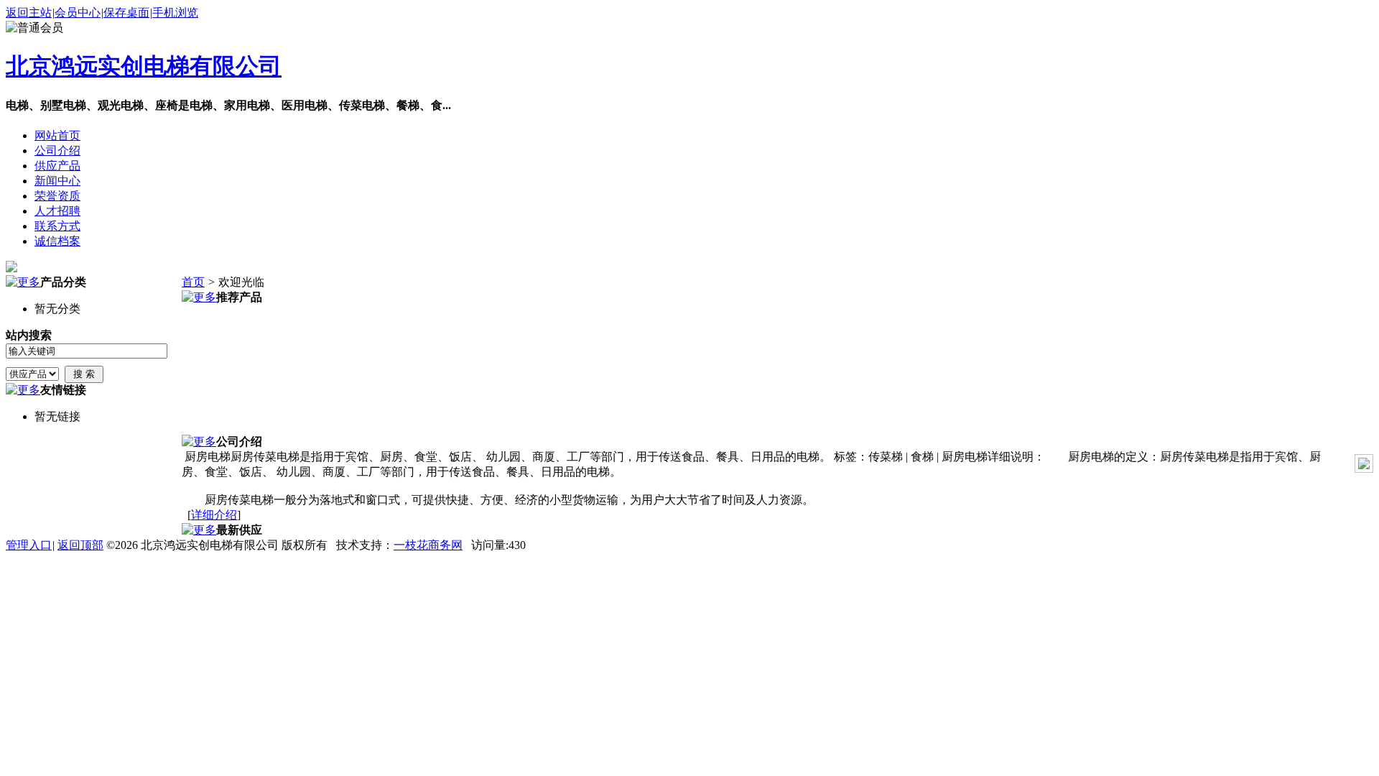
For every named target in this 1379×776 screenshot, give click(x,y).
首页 (193, 282)
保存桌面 (126, 12)
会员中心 (78, 12)
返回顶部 (80, 545)
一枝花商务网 (428, 545)
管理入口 (29, 545)
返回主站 (29, 12)
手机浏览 (175, 12)
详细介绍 (214, 515)
